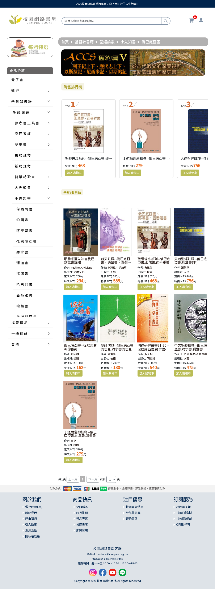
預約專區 (132, 518)
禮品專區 (82, 518)
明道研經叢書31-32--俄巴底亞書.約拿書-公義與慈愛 (154, 349)
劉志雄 (75, 354)
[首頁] (32, 19)
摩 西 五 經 (23, 133)
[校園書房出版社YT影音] (113, 574)
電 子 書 (17, 79)
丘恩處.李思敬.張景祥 (194, 354)
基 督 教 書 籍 (21, 101)
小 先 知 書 (23, 198)
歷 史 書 (20, 144)
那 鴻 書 (22, 273)
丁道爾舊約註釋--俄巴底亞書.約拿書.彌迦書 (155, 158)
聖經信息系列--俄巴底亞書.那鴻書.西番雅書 (97, 158)
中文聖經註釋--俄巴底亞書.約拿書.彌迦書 (190, 347)
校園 (149, 272)
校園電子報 (183, 507)
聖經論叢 (107, 41)
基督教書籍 (84, 41)
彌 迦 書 (22, 262)
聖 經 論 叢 (21, 112)
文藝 (186, 358)
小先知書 (128, 41)
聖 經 (15, 90)
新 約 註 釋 (23, 165)
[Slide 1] (133, 70)
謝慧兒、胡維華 (117, 267)
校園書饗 (82, 524)
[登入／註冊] (201, 20)
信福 (113, 358)
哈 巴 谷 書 (24, 284)
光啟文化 (78, 272)
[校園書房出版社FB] (103, 574)
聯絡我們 (31, 513)
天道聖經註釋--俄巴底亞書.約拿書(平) (190, 260)
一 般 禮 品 (19, 333)
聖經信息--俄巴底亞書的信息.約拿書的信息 (117, 347)
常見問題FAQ (33, 507)
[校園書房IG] (93, 574)
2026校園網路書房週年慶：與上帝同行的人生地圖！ (107, 4)
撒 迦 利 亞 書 (26, 316)
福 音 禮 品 (19, 322)
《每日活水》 (185, 513)
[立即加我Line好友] (122, 574)
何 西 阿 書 (24, 208)
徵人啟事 (31, 524)
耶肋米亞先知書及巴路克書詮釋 (79, 260)
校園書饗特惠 (134, 507)
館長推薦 (82, 513)
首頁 (65, 41)
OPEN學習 (183, 524)
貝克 (73, 441)
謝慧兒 (185, 267)
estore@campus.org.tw (113, 554)
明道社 (151, 358)
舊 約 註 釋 (23, 155)
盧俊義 (112, 354)
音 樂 (15, 343)
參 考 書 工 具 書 (27, 122)
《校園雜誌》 (185, 518)
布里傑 (148, 267)
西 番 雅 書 (24, 295)
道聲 (76, 358)
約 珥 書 (22, 219)
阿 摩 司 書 (24, 230)
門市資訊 (31, 518)
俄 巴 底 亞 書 (26, 241)
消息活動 (31, 530)
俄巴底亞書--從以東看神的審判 (80, 347)
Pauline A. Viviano (81, 267)
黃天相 (148, 354)
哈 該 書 (22, 305)
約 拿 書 (22, 252)
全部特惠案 (133, 513)
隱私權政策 (32, 536)
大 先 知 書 (23, 187)
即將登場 (82, 530)
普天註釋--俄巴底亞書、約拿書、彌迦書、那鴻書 (115, 262)
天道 (113, 272)
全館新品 (82, 507)
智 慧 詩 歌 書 (25, 176)
